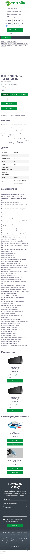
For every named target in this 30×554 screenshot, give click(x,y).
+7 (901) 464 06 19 (14, 23)
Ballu (9, 43)
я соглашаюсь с (14, 520)
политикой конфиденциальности (14, 520)
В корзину (9, 104)
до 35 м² (5, 94)
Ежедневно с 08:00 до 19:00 (16, 14)
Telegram (21, 26)
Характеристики (20, 115)
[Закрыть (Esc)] (5, 551)
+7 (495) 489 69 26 (14, 20)
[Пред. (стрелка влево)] (0, 553)
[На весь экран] (2, 551)
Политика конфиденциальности (15, 543)
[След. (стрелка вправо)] (2, 553)
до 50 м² (23, 94)
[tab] (4, 114)
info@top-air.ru (12, 8)
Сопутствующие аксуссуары (15, 416)
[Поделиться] (4, 551)
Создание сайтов (15, 546)
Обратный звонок (15, 30)
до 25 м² (14, 94)
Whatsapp (14, 26)
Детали (11, 115)
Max (8, 26)
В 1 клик (9, 108)
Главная (3, 41)
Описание (4, 115)
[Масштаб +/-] (0, 551)
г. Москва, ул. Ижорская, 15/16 (17, 11)
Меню (7, 38)
